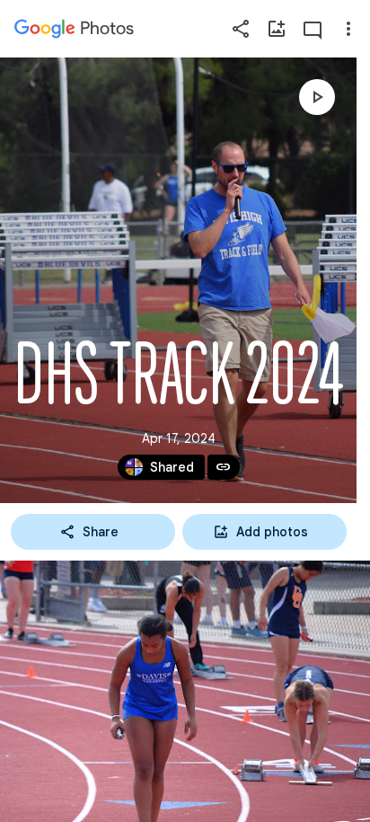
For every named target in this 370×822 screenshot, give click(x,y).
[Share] (241, 29)
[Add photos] (277, 29)
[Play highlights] (317, 97)
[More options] (348, 29)
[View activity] (312, 29)
